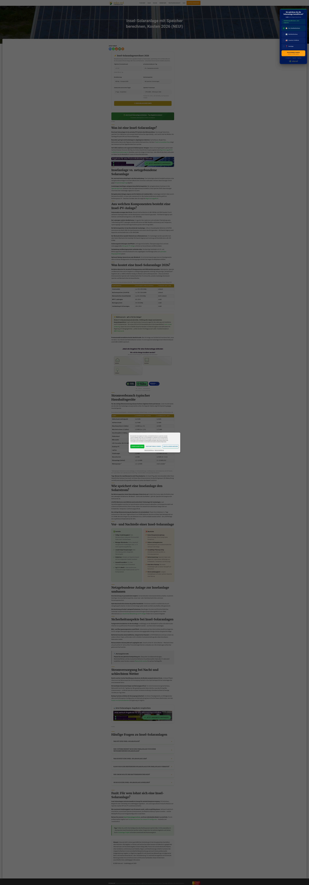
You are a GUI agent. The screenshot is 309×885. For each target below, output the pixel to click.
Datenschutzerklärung (149, 450)
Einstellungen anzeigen (170, 446)
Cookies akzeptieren (137, 446)
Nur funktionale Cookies (153, 446)
